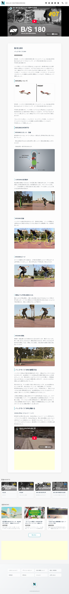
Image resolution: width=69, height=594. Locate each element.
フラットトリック (18, 55)
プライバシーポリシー (27, 570)
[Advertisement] (34, 460)
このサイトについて (13, 570)
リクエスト (38, 575)
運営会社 (24, 575)
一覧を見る (33, 535)
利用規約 (11, 575)
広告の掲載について (40, 570)
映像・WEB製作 (53, 570)
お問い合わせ (52, 575)
